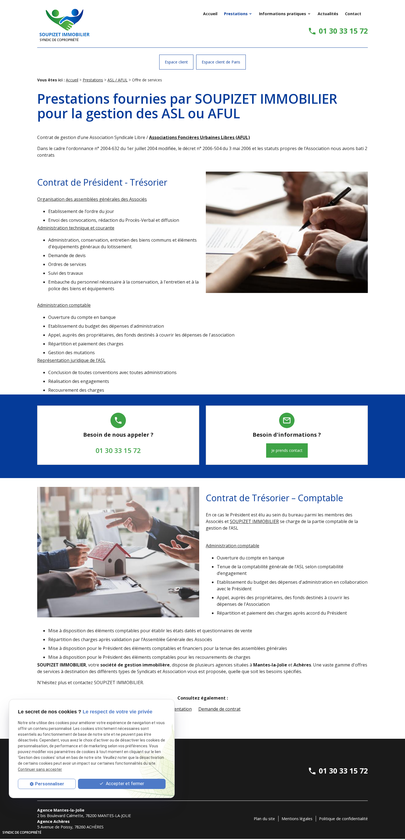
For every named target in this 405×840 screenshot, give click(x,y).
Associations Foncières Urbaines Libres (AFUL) (199, 137)
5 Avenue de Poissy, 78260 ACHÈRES (70, 827)
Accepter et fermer (124, 783)
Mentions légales (297, 818)
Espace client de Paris (221, 62)
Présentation (178, 709)
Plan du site (264, 818)
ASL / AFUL (117, 79)
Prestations (236, 13)
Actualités (328, 13)
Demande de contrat (219, 709)
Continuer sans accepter (40, 769)
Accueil (210, 13)
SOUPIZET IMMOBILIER (254, 521)
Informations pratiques (282, 13)
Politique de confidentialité (343, 818)
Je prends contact (287, 450)
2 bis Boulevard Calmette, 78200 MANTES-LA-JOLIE (84, 815)
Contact (353, 13)
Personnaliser (49, 783)
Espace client (176, 62)
